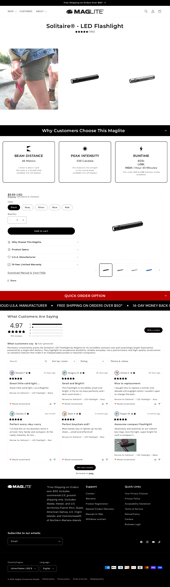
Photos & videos (119, 361)
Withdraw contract (96, 519)
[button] (12, 11)
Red (67, 207)
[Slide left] (96, 270)
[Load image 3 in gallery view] (134, 270)
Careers (129, 519)
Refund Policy (132, 514)
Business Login (133, 524)
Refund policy (48, 579)
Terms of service (80, 579)
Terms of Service (134, 509)
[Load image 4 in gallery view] (149, 270)
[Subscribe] (59, 541)
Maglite (18, 579)
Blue (54, 207)
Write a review (153, 330)
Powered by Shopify (31, 579)
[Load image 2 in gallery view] (120, 270)
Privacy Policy (132, 498)
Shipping (12, 196)
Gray (27, 207)
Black (14, 207)
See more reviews (85, 467)
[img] (44, 343)
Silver (41, 207)
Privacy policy (64, 579)
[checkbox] (120, 361)
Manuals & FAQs (94, 514)
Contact (90, 493)
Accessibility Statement (137, 503)
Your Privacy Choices (136, 493)
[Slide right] (159, 270)
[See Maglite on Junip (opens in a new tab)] (91, 473)
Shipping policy (97, 579)
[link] (85, 32)
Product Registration (97, 503)
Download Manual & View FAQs (27, 272)
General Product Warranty (100, 509)
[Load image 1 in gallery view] (105, 270)
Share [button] (13, 280)
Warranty (91, 498)
